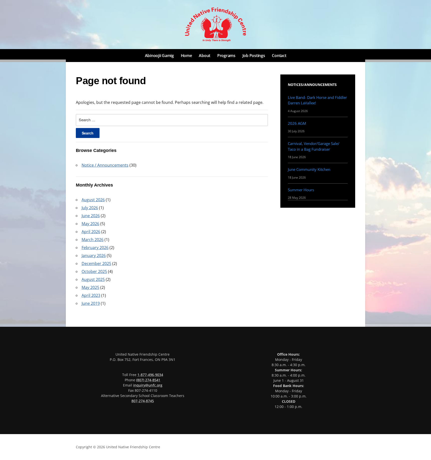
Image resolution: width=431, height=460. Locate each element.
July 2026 (90, 207)
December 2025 (96, 263)
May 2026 (90, 223)
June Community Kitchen (309, 169)
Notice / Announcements (105, 165)
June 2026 (91, 215)
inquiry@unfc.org (147, 385)
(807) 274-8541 (148, 380)
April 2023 (91, 295)
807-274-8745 (142, 400)
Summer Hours (301, 189)
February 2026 (95, 247)
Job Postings (253, 55)
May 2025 (90, 287)
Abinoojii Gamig (159, 55)
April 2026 (91, 231)
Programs (226, 55)
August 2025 (93, 279)
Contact (279, 55)
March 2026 (93, 239)
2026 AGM (297, 123)
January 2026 (94, 255)
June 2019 (91, 303)
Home (186, 55)
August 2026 (93, 199)
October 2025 (94, 271)
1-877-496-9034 (150, 374)
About (204, 55)
